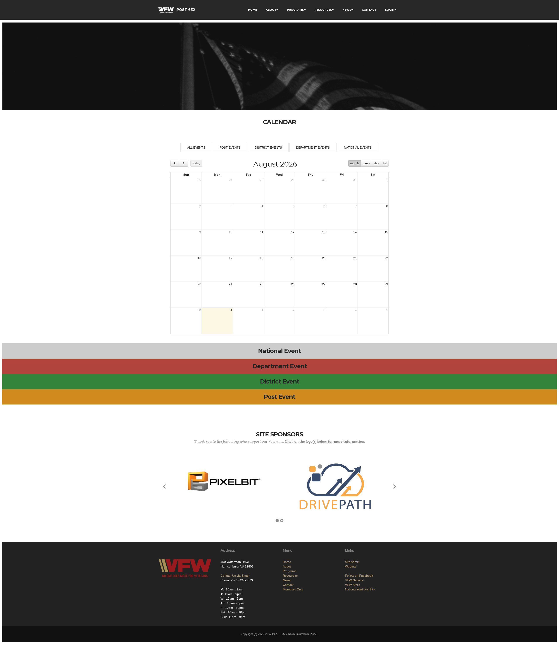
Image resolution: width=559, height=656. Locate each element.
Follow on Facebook (359, 575)
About (287, 566)
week (366, 163)
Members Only (293, 589)
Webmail (351, 566)
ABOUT (271, 9)
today (196, 163)
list (385, 163)
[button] (164, 486)
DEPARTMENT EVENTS (313, 147)
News (286, 580)
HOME (252, 9)
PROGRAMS (295, 9)
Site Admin (352, 562)
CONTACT (369, 9)
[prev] (174, 163)
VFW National (354, 580)
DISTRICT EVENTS (268, 147)
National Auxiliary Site (360, 589)
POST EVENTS (230, 147)
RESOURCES (323, 9)
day (376, 163)
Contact (288, 585)
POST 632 (186, 10)
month (354, 163)
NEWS (346, 9)
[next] (183, 163)
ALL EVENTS (196, 147)
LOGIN (389, 9)
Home (287, 562)
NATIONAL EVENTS (358, 147)
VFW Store (352, 585)
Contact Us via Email (235, 575)
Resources (290, 575)
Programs (289, 571)
